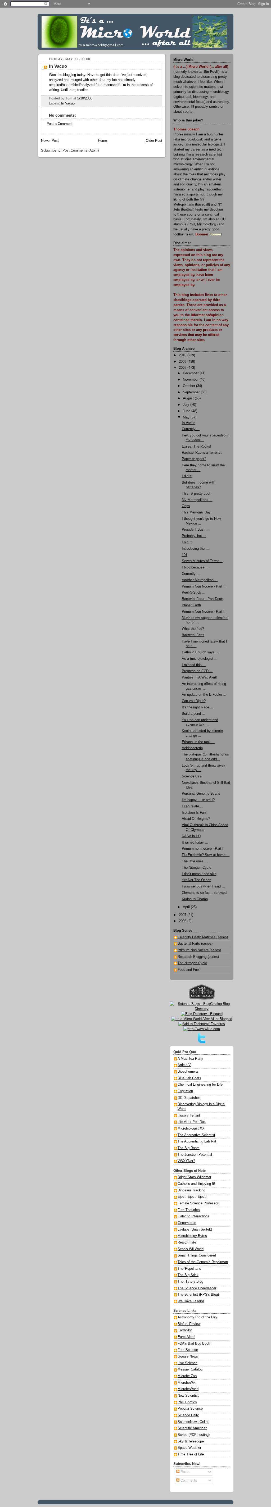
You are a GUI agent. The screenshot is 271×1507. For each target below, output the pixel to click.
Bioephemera (188, 1071)
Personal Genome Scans (201, 793)
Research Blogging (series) (198, 957)
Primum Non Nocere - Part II (203, 611)
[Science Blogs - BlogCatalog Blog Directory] (201, 1009)
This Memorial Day (196, 512)
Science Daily (188, 1415)
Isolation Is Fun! (194, 812)
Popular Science (190, 1408)
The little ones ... (195, 861)
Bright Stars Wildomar (194, 1177)
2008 (183, 368)
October (189, 386)
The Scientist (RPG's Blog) (198, 1294)
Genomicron (187, 1223)
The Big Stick (188, 1275)
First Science (188, 1350)
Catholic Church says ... (200, 652)
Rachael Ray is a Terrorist (202, 452)
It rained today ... (195, 842)
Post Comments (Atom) (80, 150)
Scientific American (192, 1428)
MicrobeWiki (187, 1383)
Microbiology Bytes (192, 1236)
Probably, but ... (194, 536)
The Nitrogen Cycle (196, 867)
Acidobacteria (192, 748)
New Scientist (188, 1395)
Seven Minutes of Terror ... (202, 561)
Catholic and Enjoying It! (196, 1184)
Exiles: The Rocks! (196, 446)
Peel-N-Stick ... (193, 592)
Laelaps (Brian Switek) (195, 1229)
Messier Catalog (190, 1369)
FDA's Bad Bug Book (194, 1343)
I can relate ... (192, 806)
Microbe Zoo (187, 1376)
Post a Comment (60, 124)
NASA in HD (191, 836)
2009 (183, 361)
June (187, 411)
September (192, 392)
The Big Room (189, 1148)
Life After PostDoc (192, 1122)
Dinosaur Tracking (191, 1190)
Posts (184, 1472)
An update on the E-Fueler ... (204, 694)
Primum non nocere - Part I (202, 848)
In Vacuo (58, 66)
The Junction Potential (195, 1155)
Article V (184, 1065)
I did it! (187, 476)
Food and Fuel (189, 970)
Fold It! (187, 542)
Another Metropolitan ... (200, 580)
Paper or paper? (194, 459)
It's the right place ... (197, 707)
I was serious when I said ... (203, 886)
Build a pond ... (193, 714)
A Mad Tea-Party (190, 1058)
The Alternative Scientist (196, 1135)
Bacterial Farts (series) (195, 943)
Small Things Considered (197, 1255)
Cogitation (185, 1091)
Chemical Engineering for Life (200, 1084)
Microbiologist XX (191, 1128)
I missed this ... (194, 665)
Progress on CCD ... (197, 671)
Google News (188, 1356)
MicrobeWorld (188, 1389)
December (191, 373)
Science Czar (192, 776)
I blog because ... (195, 567)
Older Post (154, 141)
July (186, 405)
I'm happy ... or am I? (198, 800)
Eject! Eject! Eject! (192, 1197)
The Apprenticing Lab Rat (197, 1141)
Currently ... (191, 429)
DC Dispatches (189, 1098)
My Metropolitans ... (197, 500)
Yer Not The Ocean (196, 880)
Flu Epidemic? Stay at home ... (206, 855)
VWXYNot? (186, 1161)
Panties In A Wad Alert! (199, 677)
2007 (183, 915)
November (191, 379)
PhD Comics (187, 1402)
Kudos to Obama (195, 899)
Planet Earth (191, 605)
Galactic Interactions (193, 1216)
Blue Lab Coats (189, 1078)
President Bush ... (196, 529)
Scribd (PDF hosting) (194, 1435)
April (187, 907)
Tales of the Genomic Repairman (203, 1262)
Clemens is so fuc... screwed (204, 893)
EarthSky (185, 1330)
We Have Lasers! (191, 1301)
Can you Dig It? (194, 701)
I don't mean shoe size (199, 874)
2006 (183, 921)
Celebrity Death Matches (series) (203, 937)
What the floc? (193, 629)
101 (184, 555)
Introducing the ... (195, 548)
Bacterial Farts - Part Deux (202, 599)
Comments (188, 1480)
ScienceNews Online (193, 1422)
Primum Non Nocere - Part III (204, 586)
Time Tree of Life (191, 1454)
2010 (183, 355)
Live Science (187, 1363)
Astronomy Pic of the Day (197, 1317)
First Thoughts (189, 1210)
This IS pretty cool (196, 493)
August (189, 398)
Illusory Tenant (189, 1115)
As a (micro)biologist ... (200, 659)
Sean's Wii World (191, 1249)
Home (102, 141)
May (187, 417)
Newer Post (50, 141)
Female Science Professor (198, 1203)
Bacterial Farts (193, 635)
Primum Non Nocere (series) (199, 950)
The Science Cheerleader (197, 1288)
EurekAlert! (186, 1337)
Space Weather (189, 1448)
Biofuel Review (189, 1324)
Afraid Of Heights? (196, 819)
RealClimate (187, 1242)
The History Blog (190, 1281)
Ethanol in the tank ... (198, 742)
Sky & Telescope (191, 1441)
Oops (186, 506)
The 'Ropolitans (189, 1269)
